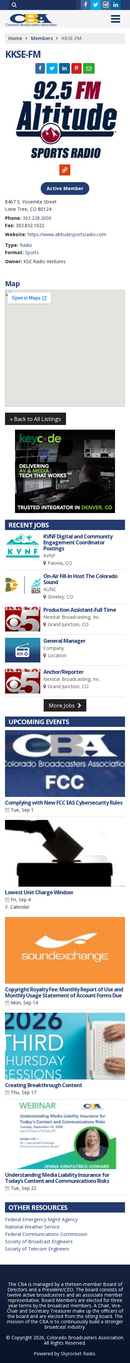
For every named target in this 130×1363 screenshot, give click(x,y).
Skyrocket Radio (78, 1353)
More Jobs (62, 705)
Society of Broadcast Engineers (39, 1241)
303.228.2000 (37, 218)
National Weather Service (32, 1227)
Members (42, 38)
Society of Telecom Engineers (37, 1249)
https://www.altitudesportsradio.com (67, 234)
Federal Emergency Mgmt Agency (41, 1219)
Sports (32, 252)
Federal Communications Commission (46, 1234)
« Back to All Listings (35, 419)
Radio (26, 245)
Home (15, 38)
